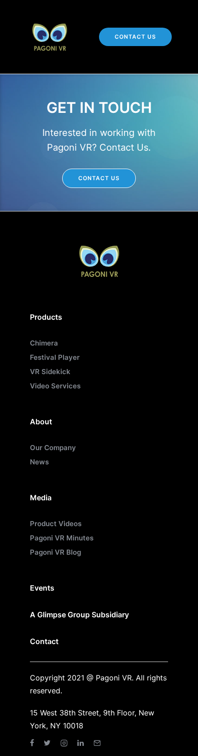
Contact (44, 641)
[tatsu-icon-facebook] (33, 743)
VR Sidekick (50, 371)
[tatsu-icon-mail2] (97, 743)
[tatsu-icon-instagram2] (65, 743)
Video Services (55, 385)
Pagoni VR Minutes (61, 537)
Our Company (53, 447)
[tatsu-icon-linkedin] (82, 743)
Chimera (44, 343)
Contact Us (135, 36)
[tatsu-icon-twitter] (48, 743)
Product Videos (56, 523)
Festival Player (55, 357)
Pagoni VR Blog (55, 552)
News (39, 461)
